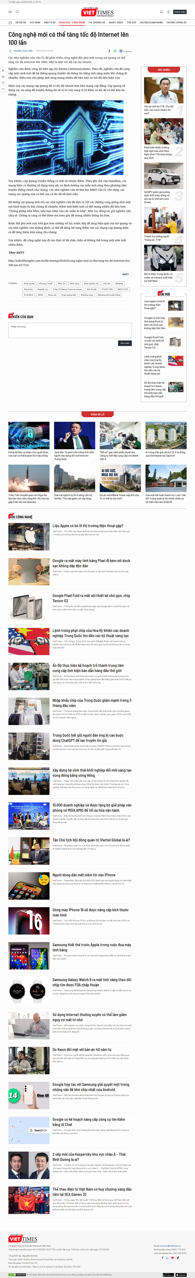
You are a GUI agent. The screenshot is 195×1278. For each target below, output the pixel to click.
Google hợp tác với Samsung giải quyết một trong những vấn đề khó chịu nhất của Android (91, 1087)
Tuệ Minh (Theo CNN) (23, 51)
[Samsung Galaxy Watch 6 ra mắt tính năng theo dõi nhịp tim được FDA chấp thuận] (29, 990)
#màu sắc (52, 295)
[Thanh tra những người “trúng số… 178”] (163, 220)
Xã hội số (21, 22)
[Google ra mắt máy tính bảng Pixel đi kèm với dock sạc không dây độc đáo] (175, 322)
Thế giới (131, 22)
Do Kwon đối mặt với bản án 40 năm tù (82, 1049)
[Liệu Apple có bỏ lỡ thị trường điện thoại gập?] (175, 306)
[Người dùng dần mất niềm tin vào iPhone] (29, 886)
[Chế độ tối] (168, 12)
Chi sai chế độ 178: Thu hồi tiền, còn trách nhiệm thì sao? (159, 110)
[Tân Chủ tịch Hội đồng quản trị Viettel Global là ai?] (29, 851)
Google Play (181, 1275)
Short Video (116, 22)
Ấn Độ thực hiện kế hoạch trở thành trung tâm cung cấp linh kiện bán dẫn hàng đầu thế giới (155, 389)
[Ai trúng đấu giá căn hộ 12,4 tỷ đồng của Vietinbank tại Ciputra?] (166, 435)
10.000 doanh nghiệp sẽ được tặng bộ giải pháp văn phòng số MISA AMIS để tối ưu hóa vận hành (92, 807)
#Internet (119, 283)
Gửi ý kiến (125, 343)
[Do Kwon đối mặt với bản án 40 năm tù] (29, 1060)
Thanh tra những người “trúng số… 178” (156, 238)
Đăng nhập (179, 12)
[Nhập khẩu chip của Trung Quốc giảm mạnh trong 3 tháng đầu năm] (29, 711)
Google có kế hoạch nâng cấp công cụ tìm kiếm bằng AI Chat (89, 1122)
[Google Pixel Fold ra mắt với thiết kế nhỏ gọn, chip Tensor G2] (175, 342)
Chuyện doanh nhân (151, 22)
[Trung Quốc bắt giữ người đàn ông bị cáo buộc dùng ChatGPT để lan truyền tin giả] (29, 746)
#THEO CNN (107, 289)
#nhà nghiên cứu (91, 283)
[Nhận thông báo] (161, 12)
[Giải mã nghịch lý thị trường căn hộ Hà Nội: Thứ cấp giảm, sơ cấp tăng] (74, 478)
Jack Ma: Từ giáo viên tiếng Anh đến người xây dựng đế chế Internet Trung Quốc (74, 456)
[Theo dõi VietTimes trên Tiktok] (177, 1257)
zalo (167, 1257)
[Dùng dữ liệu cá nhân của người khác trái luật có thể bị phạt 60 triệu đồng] (29, 435)
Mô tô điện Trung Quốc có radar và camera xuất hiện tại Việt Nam (158, 277)
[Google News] (125, 51)
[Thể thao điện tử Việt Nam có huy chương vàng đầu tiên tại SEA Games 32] (29, 1200)
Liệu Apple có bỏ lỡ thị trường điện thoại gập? (154, 305)
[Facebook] (109, 51)
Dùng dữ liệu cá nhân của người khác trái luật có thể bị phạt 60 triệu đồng (28, 454)
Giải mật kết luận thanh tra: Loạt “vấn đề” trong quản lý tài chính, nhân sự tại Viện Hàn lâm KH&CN (165, 499)
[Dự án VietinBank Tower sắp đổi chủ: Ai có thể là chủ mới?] (120, 478)
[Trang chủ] (10, 23)
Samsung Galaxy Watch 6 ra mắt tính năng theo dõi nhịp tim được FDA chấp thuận (92, 982)
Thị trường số (96, 22)
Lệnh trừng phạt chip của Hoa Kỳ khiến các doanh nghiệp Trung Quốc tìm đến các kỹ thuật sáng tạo (154, 365)
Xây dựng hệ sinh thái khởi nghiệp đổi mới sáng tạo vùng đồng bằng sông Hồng (92, 773)
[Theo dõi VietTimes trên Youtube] (172, 1257)
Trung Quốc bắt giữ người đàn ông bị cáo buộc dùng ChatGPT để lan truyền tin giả (88, 738)
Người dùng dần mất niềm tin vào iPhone (84, 874)
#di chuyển (92, 289)
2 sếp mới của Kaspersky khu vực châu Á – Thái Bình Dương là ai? (89, 1157)
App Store (168, 1275)
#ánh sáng (74, 283)
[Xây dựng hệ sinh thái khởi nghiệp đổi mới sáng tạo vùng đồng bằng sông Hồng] (29, 781)
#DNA (40, 295)
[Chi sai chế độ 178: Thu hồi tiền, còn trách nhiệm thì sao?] (163, 90)
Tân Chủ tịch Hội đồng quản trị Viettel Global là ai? (91, 839)
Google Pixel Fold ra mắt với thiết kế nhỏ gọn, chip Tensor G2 (154, 342)
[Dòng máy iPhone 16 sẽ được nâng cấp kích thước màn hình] (29, 921)
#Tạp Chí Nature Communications (67, 289)
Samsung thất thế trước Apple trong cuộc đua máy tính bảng (92, 947)
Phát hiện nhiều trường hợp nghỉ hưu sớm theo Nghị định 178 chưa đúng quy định (158, 152)
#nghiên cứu (42, 289)
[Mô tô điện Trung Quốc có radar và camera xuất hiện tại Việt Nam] (163, 258)
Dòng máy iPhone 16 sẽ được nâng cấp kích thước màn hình (91, 912)
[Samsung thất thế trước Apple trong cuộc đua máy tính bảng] (29, 956)
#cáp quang (29, 283)
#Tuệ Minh (28, 295)
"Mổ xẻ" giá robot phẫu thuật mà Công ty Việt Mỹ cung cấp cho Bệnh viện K (119, 456)
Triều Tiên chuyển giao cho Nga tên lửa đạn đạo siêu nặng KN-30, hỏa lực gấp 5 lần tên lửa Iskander (28, 499)
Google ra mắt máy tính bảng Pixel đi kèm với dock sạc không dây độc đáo (154, 323)
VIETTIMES (97, 12)
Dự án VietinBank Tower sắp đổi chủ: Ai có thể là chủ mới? (119, 497)
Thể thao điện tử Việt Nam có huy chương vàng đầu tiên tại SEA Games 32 (92, 1192)
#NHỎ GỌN (123, 289)
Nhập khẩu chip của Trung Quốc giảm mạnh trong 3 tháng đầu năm (92, 703)
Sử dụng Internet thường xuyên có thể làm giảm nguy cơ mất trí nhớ (90, 1017)
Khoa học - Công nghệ (72, 22)
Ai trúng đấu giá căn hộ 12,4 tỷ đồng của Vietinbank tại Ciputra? (165, 454)
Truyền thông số (176, 22)
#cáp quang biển (69, 295)
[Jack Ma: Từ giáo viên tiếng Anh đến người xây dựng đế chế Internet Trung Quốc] (74, 435)
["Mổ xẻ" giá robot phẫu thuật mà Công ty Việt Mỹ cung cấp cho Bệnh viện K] (120, 435)
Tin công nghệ (21, 517)
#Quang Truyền (46, 283)
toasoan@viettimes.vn (170, 1246)
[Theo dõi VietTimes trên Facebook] (162, 1257)
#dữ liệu (106, 283)
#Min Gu (61, 283)
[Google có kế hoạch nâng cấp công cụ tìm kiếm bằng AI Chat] (29, 1130)
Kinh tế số (50, 22)
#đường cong (87, 295)
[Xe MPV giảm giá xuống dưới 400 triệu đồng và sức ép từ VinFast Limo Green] (163, 176)
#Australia (28, 289)
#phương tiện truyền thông (109, 295)
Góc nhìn (35, 22)
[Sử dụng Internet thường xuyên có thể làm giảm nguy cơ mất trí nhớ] (29, 1025)
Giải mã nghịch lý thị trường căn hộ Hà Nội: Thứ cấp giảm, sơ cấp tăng (73, 497)
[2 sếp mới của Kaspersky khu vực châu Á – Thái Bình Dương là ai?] (29, 1165)
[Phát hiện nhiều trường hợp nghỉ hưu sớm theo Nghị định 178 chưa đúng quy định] (163, 131)
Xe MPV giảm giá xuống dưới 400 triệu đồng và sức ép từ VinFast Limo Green (157, 197)
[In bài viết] (115, 51)
